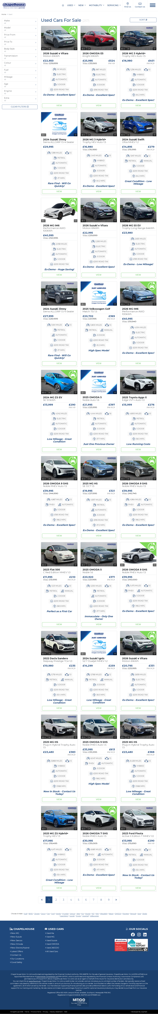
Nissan (111, 914)
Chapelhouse (23, 928)
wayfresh (144, 1012)
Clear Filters (19, 107)
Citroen (37, 914)
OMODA (118, 914)
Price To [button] (8, 43)
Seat (139, 914)
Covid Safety (16, 962)
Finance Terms (36, 1012)
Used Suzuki (51, 940)
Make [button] (7, 21)
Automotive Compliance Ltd (47, 976)
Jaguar (72, 914)
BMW (31, 914)
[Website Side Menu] (152, 5)
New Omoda (17, 944)
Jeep (78, 914)
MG (93, 914)
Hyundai (65, 914)
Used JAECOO (52, 948)
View (59, 105)
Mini (97, 914)
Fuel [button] (6, 71)
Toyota (78, 916)
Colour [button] (7, 64)
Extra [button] (6, 99)
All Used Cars (52, 951)
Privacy (45, 1012)
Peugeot (126, 914)
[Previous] (42, 899)
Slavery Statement (56, 1012)
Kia (82, 914)
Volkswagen (94, 916)
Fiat (48, 914)
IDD (66, 1012)
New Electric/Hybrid (20, 948)
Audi (25, 914)
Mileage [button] (8, 78)
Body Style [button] (9, 50)
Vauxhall (85, 916)
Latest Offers (17, 951)
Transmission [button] (11, 57)
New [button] (81, 5)
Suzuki (72, 916)
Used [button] (70, 5)
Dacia (43, 914)
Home (3, 14)
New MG (15, 933)
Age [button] (6, 85)
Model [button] (7, 29)
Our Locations (17, 959)
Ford (53, 914)
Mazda (87, 914)
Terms (27, 1012)
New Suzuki (16, 937)
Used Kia (50, 933)
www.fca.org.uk (35, 981)
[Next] (116, 899)
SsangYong (64, 916)
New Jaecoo (16, 940)
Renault (133, 914)
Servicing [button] (113, 5)
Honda (58, 914)
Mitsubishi (103, 914)
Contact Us (16, 955)
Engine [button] (8, 92)
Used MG (50, 937)
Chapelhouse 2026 (17, 1012)
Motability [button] (95, 5)
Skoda (144, 914)
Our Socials (138, 928)
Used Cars (56, 928)
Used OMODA (52, 944)
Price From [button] (9, 36)
